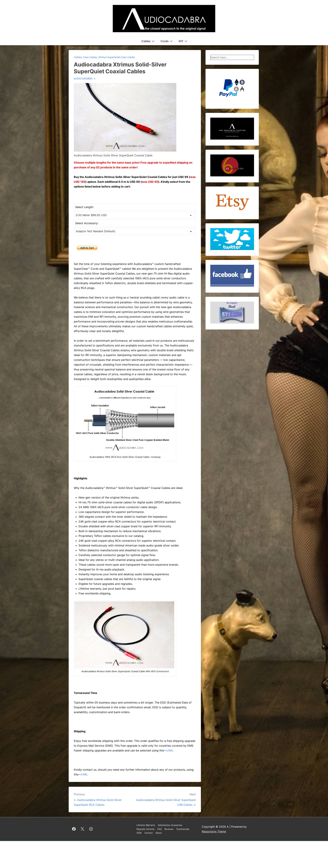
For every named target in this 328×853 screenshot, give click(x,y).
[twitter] (82, 829)
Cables (146, 41)
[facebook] (74, 829)
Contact (148, 832)
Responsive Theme (214, 831)
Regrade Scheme (145, 829)
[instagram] (91, 829)
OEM (139, 832)
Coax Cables (90, 57)
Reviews (169, 829)
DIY (181, 41)
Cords (165, 41)
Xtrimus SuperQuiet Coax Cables (116, 57)
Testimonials (182, 829)
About (158, 832)
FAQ (159, 829)
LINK (170, 750)
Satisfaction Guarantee (170, 825)
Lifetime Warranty (145, 825)
